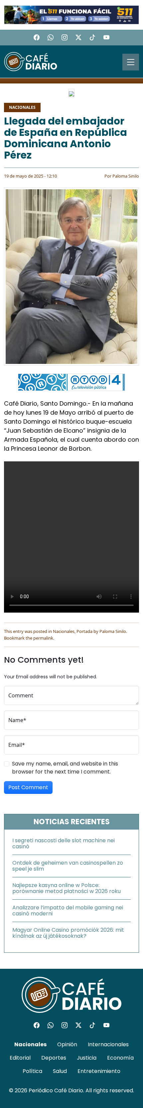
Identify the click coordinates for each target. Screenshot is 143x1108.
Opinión (67, 1044)
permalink (43, 638)
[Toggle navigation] (130, 62)
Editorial (20, 1058)
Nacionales (22, 107)
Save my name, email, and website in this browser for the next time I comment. (65, 767)
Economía (120, 1058)
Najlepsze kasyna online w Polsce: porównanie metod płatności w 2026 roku (66, 888)
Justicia (86, 1058)
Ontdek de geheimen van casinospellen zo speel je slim (67, 866)
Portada (84, 631)
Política (32, 1071)
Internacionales (108, 1044)
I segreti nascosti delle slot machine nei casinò (63, 843)
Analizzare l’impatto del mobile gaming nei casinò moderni (67, 910)
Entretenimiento (98, 1071)
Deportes (53, 1058)
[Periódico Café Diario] (30, 61)
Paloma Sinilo (125, 176)
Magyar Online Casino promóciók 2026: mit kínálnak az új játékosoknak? (68, 933)
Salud (60, 1071)
